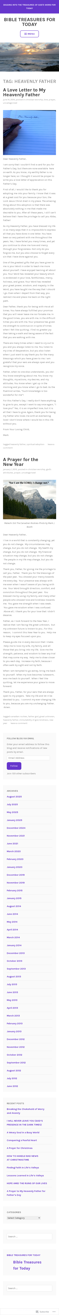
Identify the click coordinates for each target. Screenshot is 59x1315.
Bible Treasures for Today (29, 22)
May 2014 (12, 921)
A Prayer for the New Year (20, 462)
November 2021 (16, 835)
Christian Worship (34, 99)
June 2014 (12, 914)
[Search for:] (29, 1236)
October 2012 (14, 1054)
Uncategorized (10, 103)
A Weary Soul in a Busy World (23, 1132)
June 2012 (12, 1086)
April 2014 (12, 929)
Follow (14, 765)
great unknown (46, 716)
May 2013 (12, 1000)
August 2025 (14, 796)
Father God (33, 716)
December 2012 (16, 1039)
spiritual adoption (35, 444)
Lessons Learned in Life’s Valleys (25, 1175)
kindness (43, 720)
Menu (31, 33)
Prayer (52, 99)
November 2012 (16, 1047)
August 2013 (14, 976)
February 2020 (15, 859)
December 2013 (16, 953)
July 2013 (12, 984)
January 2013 (14, 1031)
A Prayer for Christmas (20, 1148)
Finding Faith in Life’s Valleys (23, 1167)
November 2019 (16, 882)
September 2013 (16, 968)
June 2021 (12, 843)
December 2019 (16, 874)
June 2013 (12, 992)
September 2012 (16, 1062)
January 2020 (14, 867)
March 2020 (14, 851)
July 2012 (12, 1078)
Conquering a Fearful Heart (22, 1140)
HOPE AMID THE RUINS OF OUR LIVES (27, 1183)
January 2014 (14, 945)
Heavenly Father (18, 444)
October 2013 (14, 960)
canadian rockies (18, 716)
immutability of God (28, 720)
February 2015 (15, 890)
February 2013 (15, 1023)
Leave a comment (19, 723)
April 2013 (12, 1007)
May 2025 (12, 812)
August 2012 (14, 1070)
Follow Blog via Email (20, 738)
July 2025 (12, 804)
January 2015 (14, 898)
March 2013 (13, 1015)
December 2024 (16, 827)
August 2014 (14, 906)
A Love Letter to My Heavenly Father (24, 92)
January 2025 (14, 820)
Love (46, 99)
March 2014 (13, 937)
